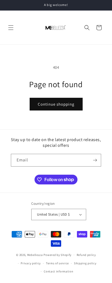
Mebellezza (35, 255)
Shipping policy (85, 263)
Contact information (58, 271)
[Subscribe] (95, 160)
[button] (11, 28)
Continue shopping (56, 104)
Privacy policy (31, 263)
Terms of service (57, 263)
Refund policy (86, 255)
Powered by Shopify (57, 255)
